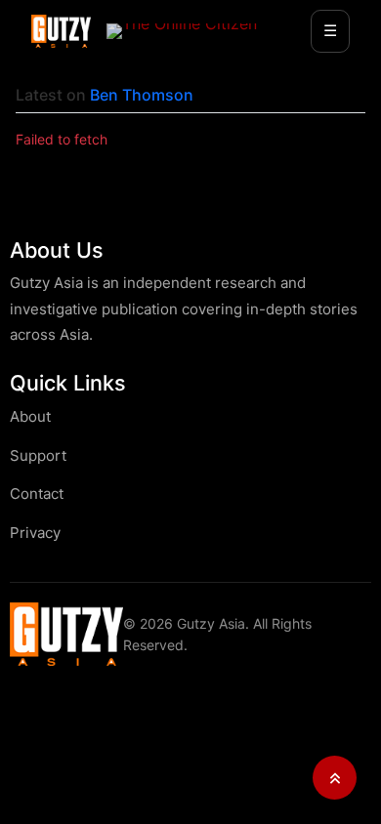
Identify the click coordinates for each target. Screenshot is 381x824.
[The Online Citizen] (181, 31)
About (30, 416)
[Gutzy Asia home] (66, 634)
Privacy (35, 532)
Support (38, 455)
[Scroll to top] (335, 778)
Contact (37, 493)
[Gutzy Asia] (61, 31)
